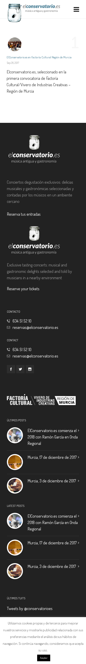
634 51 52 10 (22, 320)
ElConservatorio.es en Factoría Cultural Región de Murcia (39, 57)
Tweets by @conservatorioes (30, 608)
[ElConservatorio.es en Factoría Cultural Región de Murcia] (15, 44)
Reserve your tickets (23, 288)
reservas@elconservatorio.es (35, 327)
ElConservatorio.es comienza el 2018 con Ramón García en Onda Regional (53, 437)
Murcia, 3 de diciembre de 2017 (52, 480)
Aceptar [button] (43, 657)
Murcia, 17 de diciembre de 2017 (52, 457)
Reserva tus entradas (24, 214)
